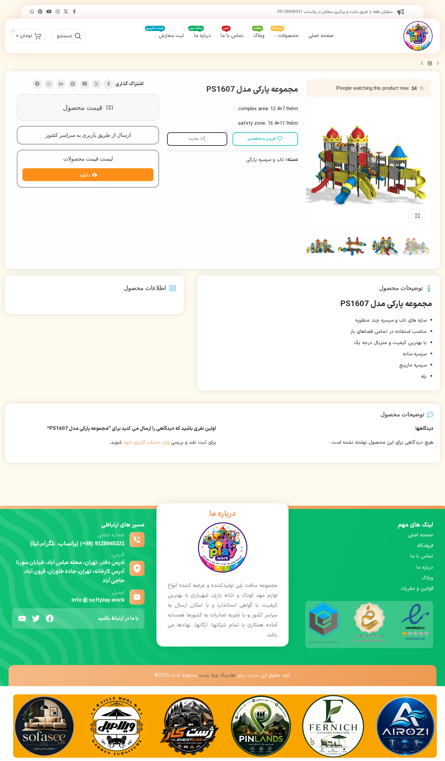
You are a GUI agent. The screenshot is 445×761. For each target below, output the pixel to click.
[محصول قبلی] (438, 64)
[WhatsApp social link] (32, 12)
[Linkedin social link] (61, 84)
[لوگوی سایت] (418, 36)
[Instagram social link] (58, 12)
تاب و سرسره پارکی (265, 160)
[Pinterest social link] (40, 12)
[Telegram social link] (37, 84)
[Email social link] (85, 84)
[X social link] (66, 12)
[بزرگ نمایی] (417, 215)
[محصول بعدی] (422, 64)
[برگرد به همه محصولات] (430, 64)
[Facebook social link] (74, 12)
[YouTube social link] (49, 12)
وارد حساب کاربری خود (146, 442)
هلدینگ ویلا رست (217, 675)
